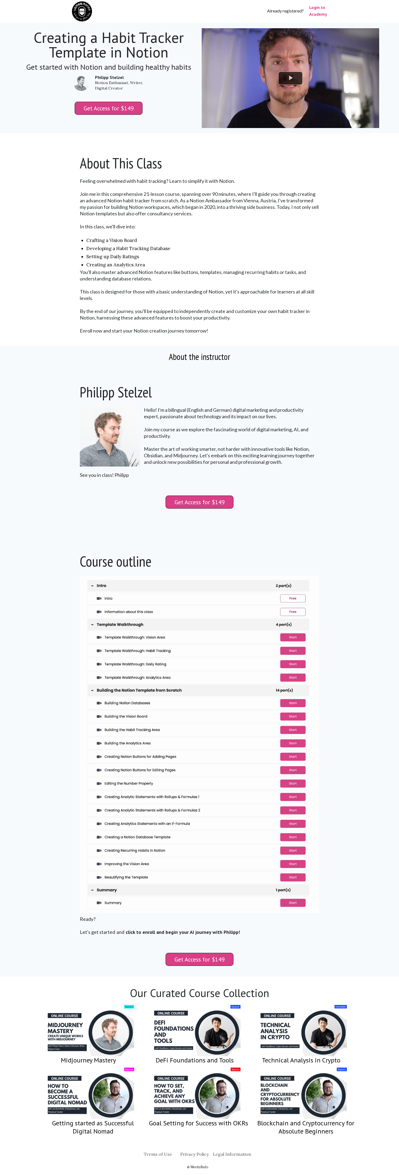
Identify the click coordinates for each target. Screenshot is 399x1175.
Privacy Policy (194, 1154)
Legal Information (232, 1154)
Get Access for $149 (109, 108)
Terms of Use (158, 1154)
